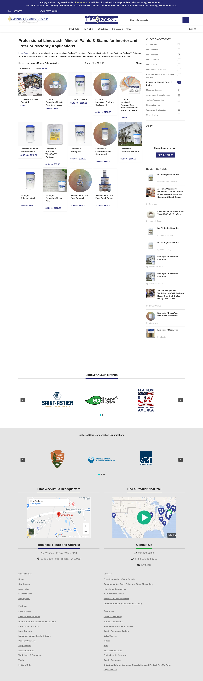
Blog (106, 645)
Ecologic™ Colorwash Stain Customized (103, 151)
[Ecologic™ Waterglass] (80, 134)
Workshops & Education (30, 655)
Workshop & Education (156, 110)
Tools (21, 660)
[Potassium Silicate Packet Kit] (30, 84)
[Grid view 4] (128, 63)
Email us (146, 564)
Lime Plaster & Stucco (156, 69)
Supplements (24, 645)
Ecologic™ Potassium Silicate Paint (54, 198)
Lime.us (24, 53)
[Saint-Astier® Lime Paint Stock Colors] (105, 180)
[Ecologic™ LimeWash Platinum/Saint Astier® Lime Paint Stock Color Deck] (130, 84)
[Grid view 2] (110, 63)
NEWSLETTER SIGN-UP (49, 11)
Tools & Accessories (155, 100)
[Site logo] (101, 20)
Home (21, 63)
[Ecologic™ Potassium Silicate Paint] (55, 180)
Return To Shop (165, 155)
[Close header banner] (199, 4)
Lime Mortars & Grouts (29, 617)
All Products (151, 45)
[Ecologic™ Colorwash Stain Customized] (105, 134)
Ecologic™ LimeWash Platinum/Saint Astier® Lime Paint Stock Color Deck (129, 104)
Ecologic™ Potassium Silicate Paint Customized (54, 102)
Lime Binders (152, 50)
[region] (101, 400)
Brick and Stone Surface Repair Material (160, 75)
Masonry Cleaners (154, 90)
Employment (24, 598)
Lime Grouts (151, 65)
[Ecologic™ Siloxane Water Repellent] (30, 134)
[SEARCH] (185, 20)
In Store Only (24, 665)
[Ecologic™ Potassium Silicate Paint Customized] (55, 84)
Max (41, 69)
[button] (23, 400)
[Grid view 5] (115, 63)
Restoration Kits (153, 105)
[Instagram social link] (30, 11)
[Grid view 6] (119, 63)
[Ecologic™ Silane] (80, 84)
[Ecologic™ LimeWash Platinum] (130, 134)
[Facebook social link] (26, 11)
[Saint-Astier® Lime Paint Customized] (80, 180)
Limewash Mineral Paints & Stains (34, 636)
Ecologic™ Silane (78, 99)
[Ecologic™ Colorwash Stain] (30, 180)
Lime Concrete (152, 60)
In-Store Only (152, 115)
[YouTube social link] (33, 11)
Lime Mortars (152, 55)
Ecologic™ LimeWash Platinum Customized (104, 102)
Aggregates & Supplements (158, 95)
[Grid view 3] (123, 63)
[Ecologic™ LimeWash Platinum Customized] (105, 84)
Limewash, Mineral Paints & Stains (159, 83)
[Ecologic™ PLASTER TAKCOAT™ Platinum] (55, 134)
